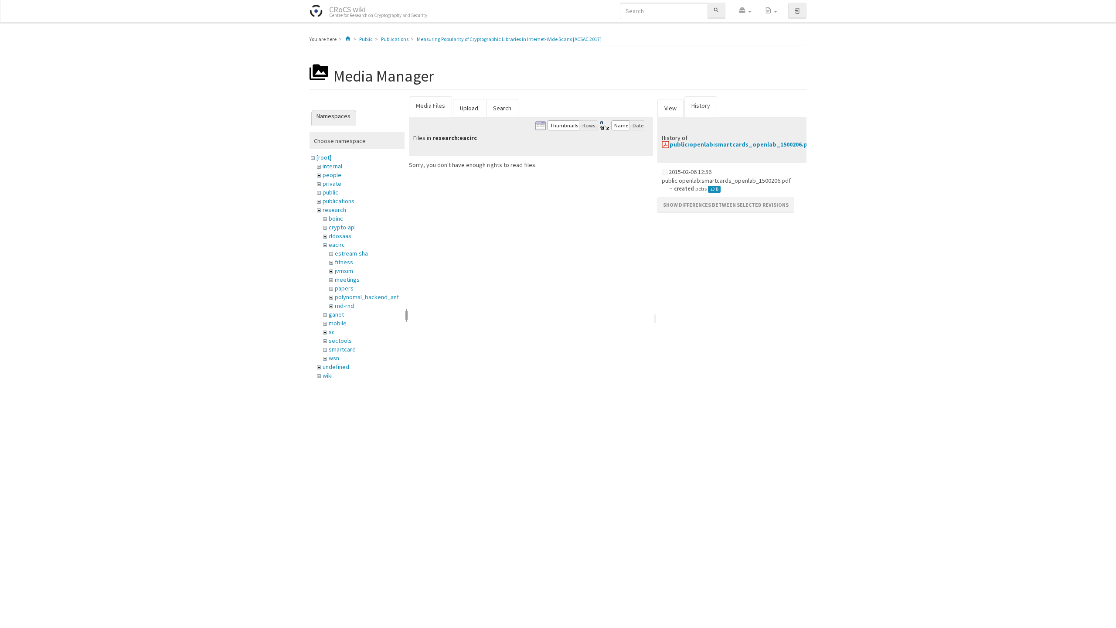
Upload (469, 108)
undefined (336, 367)
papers (344, 288)
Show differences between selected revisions (726, 204)
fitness (344, 262)
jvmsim (344, 271)
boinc (336, 218)
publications (338, 201)
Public (366, 39)
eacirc (337, 245)
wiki (328, 375)
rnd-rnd (344, 306)
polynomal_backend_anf (367, 297)
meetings (347, 279)
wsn (334, 358)
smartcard (342, 349)
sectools (340, 341)
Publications (394, 39)
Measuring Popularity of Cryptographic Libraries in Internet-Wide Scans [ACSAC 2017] (509, 39)
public (330, 192)
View (670, 108)
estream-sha (351, 253)
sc (332, 332)
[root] (323, 157)
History (700, 105)
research (334, 210)
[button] (745, 11)
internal (332, 166)
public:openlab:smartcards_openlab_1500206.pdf (742, 144)
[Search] (716, 11)
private (332, 184)
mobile (338, 323)
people (332, 175)
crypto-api (342, 227)
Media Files (430, 105)
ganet (336, 314)
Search (502, 108)
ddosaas (340, 236)
